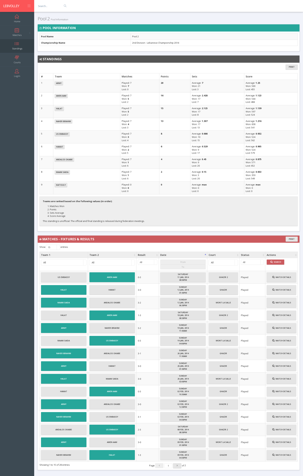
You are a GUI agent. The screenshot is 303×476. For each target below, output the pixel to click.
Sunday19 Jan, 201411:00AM (183, 328)
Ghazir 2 (223, 277)
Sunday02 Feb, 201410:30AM (183, 391)
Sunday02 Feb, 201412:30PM (183, 404)
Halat (59, 108)
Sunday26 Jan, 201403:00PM (183, 378)
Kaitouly (61, 185)
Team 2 (94, 255)
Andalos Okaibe (64, 159)
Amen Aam (61, 95)
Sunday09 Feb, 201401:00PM (183, 442)
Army (59, 83)
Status (245, 255)
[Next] (177, 465)
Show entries (53, 247)
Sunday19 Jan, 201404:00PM (183, 340)
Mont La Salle (223, 302)
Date (163, 255)
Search (277, 262)
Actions (271, 255)
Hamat (59, 146)
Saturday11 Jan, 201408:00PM (183, 277)
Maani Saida (62, 172)
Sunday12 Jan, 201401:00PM (183, 290)
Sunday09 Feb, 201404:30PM (183, 455)
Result (142, 255)
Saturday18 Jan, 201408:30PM (183, 315)
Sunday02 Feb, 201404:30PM (183, 417)
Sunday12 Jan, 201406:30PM (183, 302)
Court (212, 255)
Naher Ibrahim (63, 121)
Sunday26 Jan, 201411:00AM (183, 353)
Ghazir (223, 289)
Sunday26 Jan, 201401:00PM (183, 366)
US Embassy (62, 134)
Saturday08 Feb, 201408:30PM (183, 429)
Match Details (283, 277)
